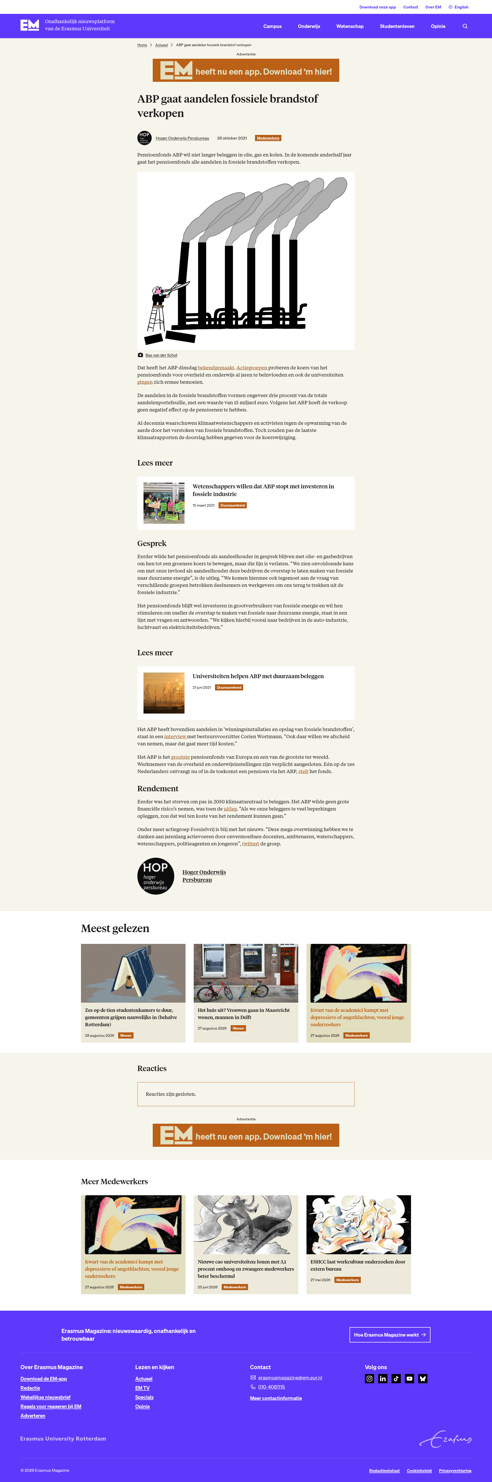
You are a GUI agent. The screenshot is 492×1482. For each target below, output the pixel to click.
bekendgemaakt (216, 368)
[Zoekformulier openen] (465, 26)
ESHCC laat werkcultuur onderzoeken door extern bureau (358, 1265)
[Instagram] (369, 1378)
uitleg (230, 809)
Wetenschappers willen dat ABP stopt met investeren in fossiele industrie (263, 490)
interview (175, 736)
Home (142, 44)
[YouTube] (409, 1378)
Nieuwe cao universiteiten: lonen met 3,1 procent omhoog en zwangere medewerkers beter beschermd (246, 1269)
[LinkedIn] (382, 1378)
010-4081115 (271, 1386)
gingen (145, 382)
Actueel (161, 44)
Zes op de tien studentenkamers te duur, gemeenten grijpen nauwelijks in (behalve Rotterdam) (131, 1017)
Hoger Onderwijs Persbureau (182, 138)
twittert (250, 844)
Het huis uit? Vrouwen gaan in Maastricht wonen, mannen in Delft (244, 1013)
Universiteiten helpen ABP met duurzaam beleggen (258, 676)
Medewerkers (268, 138)
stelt (304, 771)
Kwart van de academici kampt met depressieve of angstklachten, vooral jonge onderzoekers (357, 1017)
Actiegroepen (252, 368)
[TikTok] (396, 1378)
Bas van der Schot (161, 355)
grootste (180, 757)
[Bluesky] (422, 1378)
